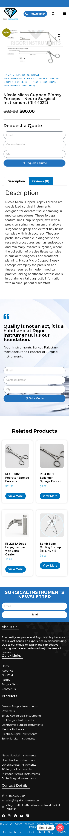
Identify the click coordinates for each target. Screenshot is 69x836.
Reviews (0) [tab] (40, 181)
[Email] (60, 828)
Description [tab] (16, 181)
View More (15, 496)
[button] (59, 36)
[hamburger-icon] (64, 13)
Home (7, 75)
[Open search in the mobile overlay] (53, 13)
